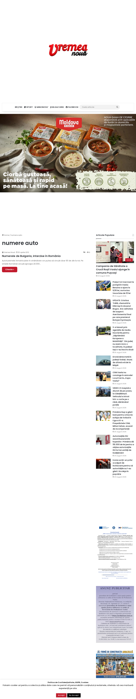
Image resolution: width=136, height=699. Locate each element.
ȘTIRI (19, 107)
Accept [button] (61, 695)
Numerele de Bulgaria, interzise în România (31, 256)
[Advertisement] (68, 18)
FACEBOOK (73, 107)
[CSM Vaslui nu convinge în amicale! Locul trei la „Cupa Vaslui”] (103, 376)
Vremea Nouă (9, 252)
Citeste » (9, 269)
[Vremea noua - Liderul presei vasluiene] (68, 50)
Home (6, 235)
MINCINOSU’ (42, 107)
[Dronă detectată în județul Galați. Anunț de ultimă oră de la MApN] (103, 361)
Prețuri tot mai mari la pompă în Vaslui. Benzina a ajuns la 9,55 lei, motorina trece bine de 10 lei (123, 288)
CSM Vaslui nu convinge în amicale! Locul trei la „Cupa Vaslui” (123, 376)
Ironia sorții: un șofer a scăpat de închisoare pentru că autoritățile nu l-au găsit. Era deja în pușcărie (123, 467)
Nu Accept (74, 695)
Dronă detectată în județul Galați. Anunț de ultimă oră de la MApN (122, 361)
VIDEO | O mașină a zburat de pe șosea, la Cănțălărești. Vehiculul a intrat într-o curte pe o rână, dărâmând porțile (122, 396)
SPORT (29, 107)
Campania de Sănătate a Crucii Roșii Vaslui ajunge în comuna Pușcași (113, 269)
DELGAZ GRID (57, 107)
